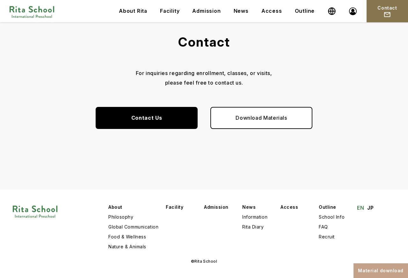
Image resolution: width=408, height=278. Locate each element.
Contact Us (146, 118)
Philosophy (121, 217)
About (115, 207)
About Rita (133, 11)
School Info (332, 217)
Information (254, 217)
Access (271, 11)
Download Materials (261, 118)
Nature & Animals (127, 246)
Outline (305, 11)
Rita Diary (253, 226)
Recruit (327, 236)
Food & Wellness (127, 236)
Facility (169, 11)
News (241, 11)
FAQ (323, 226)
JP (370, 208)
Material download (381, 270)
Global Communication (133, 226)
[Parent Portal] (353, 11)
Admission (206, 11)
